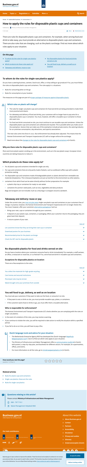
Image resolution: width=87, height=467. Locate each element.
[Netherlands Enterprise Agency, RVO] (8, 437)
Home (4, 19)
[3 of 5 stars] (54, 361)
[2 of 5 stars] (50, 361)
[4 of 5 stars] (57, 361)
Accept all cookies (75, 456)
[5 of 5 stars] (61, 361)
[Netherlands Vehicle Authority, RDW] (15, 442)
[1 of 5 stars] (46, 361)
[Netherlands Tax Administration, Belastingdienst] (22, 437)
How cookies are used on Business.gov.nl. (48, 461)
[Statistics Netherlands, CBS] (9, 442)
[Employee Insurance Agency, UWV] (21, 442)
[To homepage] (43, 4)
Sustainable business (14, 19)
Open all (82, 223)
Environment (26, 19)
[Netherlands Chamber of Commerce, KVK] (4, 442)
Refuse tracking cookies (75, 462)
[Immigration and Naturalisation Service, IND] (36, 437)
